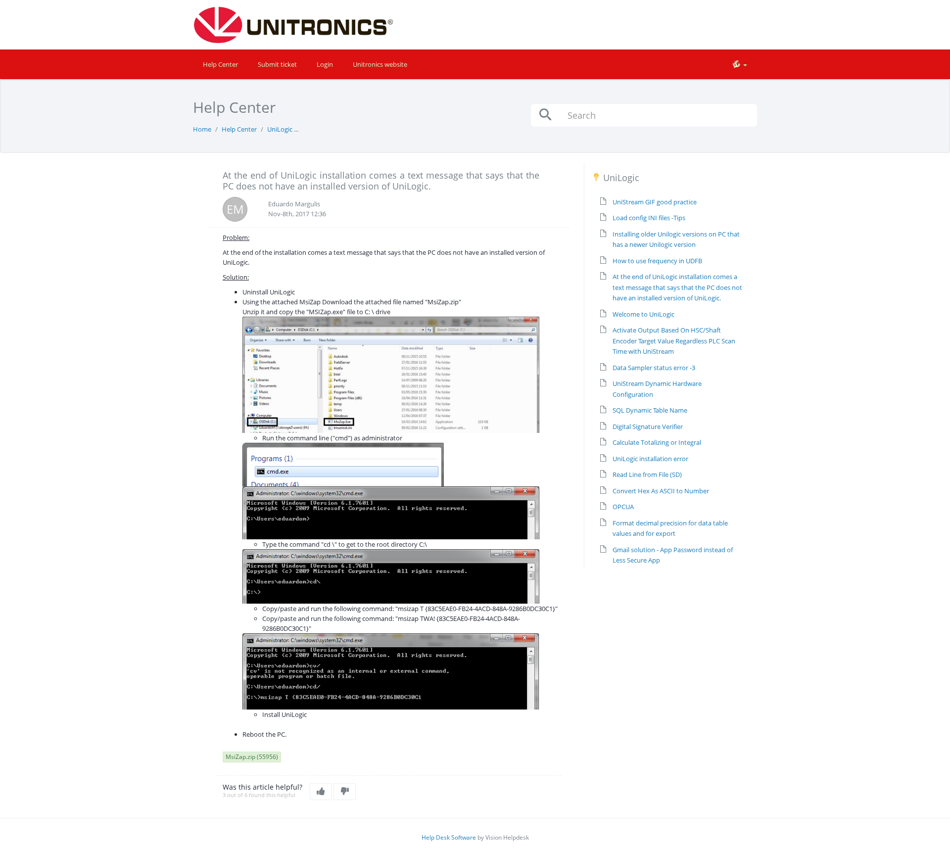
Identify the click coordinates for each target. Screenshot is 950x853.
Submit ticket (277, 64)
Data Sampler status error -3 (654, 367)
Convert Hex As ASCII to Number (661, 490)
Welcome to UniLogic (643, 314)
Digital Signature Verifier (648, 426)
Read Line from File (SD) (647, 474)
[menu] (739, 64)
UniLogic (279, 129)
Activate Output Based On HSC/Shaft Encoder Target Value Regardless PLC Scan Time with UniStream (674, 341)
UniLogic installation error (650, 458)
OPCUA (623, 506)
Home (202, 129)
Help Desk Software (449, 837)
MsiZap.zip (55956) (252, 757)
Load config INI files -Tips (649, 217)
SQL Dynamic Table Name (650, 410)
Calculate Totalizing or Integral (657, 442)
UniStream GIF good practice (655, 201)
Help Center (220, 64)
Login (325, 64)
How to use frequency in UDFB (657, 260)
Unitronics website (380, 64)
